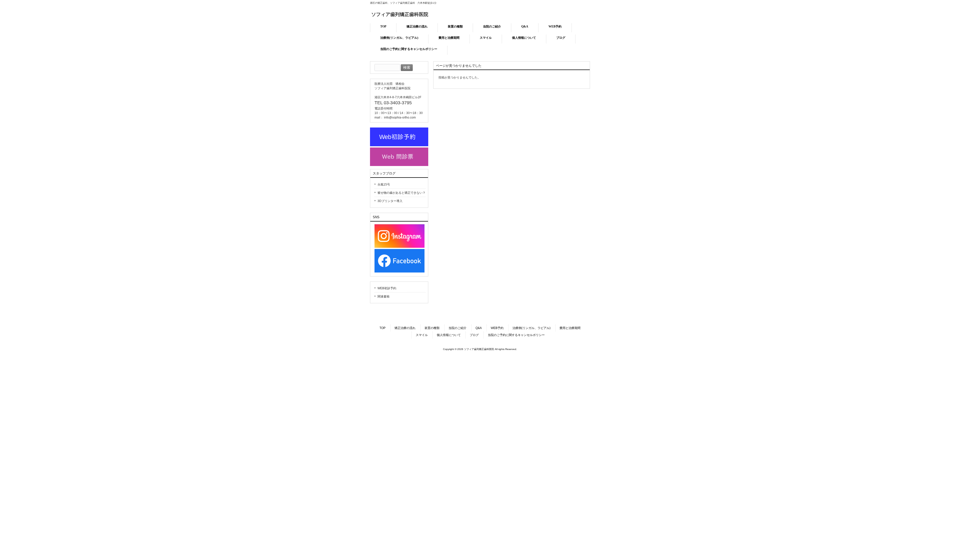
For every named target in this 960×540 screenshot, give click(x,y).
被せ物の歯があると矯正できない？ (402, 192)
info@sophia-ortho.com (400, 117)
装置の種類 (432, 328)
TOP (383, 328)
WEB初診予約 (387, 288)
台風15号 (384, 184)
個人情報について (449, 335)
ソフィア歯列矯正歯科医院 (399, 14)
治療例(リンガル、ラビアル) (531, 328)
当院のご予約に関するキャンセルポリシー (516, 335)
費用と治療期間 (570, 328)
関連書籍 (384, 296)
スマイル (422, 335)
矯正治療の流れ (405, 328)
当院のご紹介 (457, 328)
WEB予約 (497, 328)
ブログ (474, 335)
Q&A (479, 328)
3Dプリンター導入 (390, 201)
